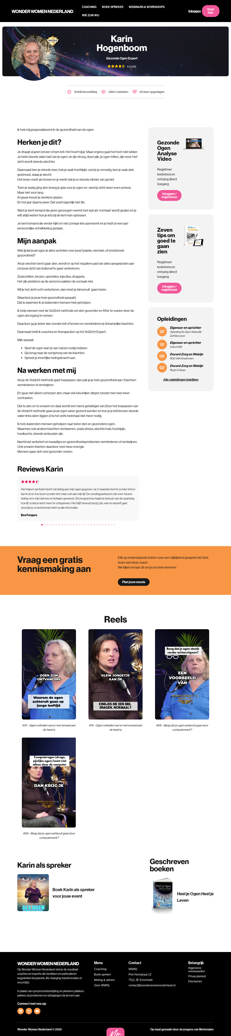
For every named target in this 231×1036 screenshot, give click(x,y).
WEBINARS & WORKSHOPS (147, 7)
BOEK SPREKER (112, 7)
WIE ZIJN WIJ (90, 15)
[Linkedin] (20, 1011)
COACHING (89, 7)
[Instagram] (29, 1011)
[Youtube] (37, 1011)
